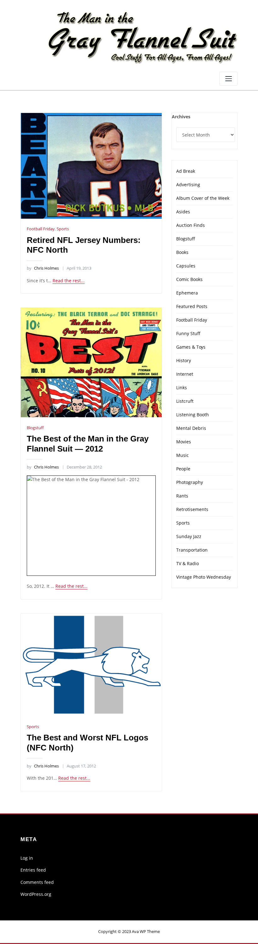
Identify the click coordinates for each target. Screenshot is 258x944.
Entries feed (33, 870)
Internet (184, 374)
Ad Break (185, 171)
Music (182, 455)
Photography (189, 482)
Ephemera (187, 293)
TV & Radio (187, 563)
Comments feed (37, 882)
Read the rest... (69, 281)
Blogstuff (35, 427)
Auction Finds (190, 225)
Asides (183, 212)
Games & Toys (190, 347)
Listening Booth (192, 415)
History (183, 360)
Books (182, 252)
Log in (26, 858)
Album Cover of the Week (202, 198)
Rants (182, 496)
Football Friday (41, 229)
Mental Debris (191, 428)
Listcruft (185, 401)
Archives (181, 117)
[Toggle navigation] (228, 79)
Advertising (188, 185)
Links (181, 388)
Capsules (185, 266)
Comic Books (189, 279)
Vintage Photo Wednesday (203, 577)
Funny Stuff (188, 333)
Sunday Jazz (188, 536)
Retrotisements (192, 509)
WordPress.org (35, 894)
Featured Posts (191, 306)
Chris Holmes (43, 268)
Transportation (192, 550)
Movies (183, 442)
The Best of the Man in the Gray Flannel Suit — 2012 (88, 443)
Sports (63, 229)
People (183, 469)
